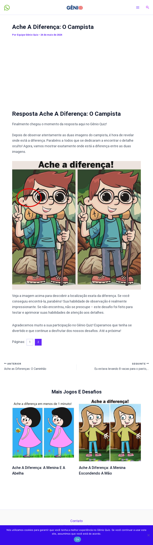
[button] (147, 7)
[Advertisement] (80, 71)
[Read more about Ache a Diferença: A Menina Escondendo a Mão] (110, 430)
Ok (77, 539)
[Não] (148, 535)
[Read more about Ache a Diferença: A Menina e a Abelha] (43, 430)
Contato (76, 521)
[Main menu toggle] (137, 7)
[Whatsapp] (7, 7)
